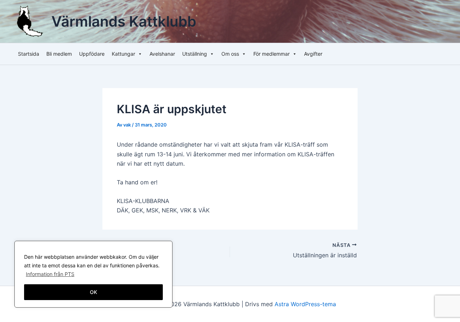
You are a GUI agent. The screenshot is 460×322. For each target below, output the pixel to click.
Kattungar (123, 54)
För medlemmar (271, 54)
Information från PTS (50, 274)
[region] (93, 274)
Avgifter (313, 54)
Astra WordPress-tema (305, 304)
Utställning (194, 54)
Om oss (230, 54)
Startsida (28, 54)
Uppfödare (92, 54)
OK (93, 292)
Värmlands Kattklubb (123, 21)
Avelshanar (162, 54)
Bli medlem (59, 54)
